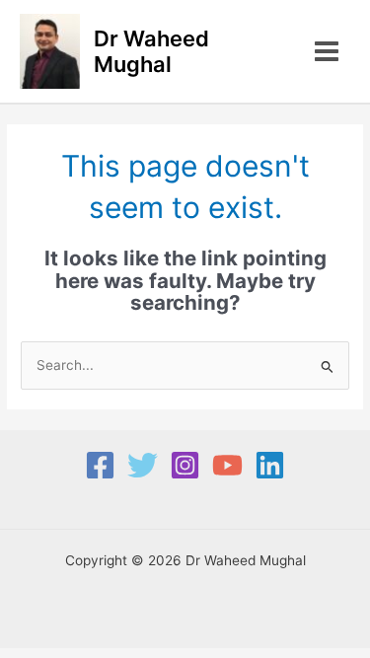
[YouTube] (227, 465)
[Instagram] (185, 465)
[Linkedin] (270, 465)
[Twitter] (142, 465)
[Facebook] (100, 465)
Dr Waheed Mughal (151, 51)
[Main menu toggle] (327, 52)
